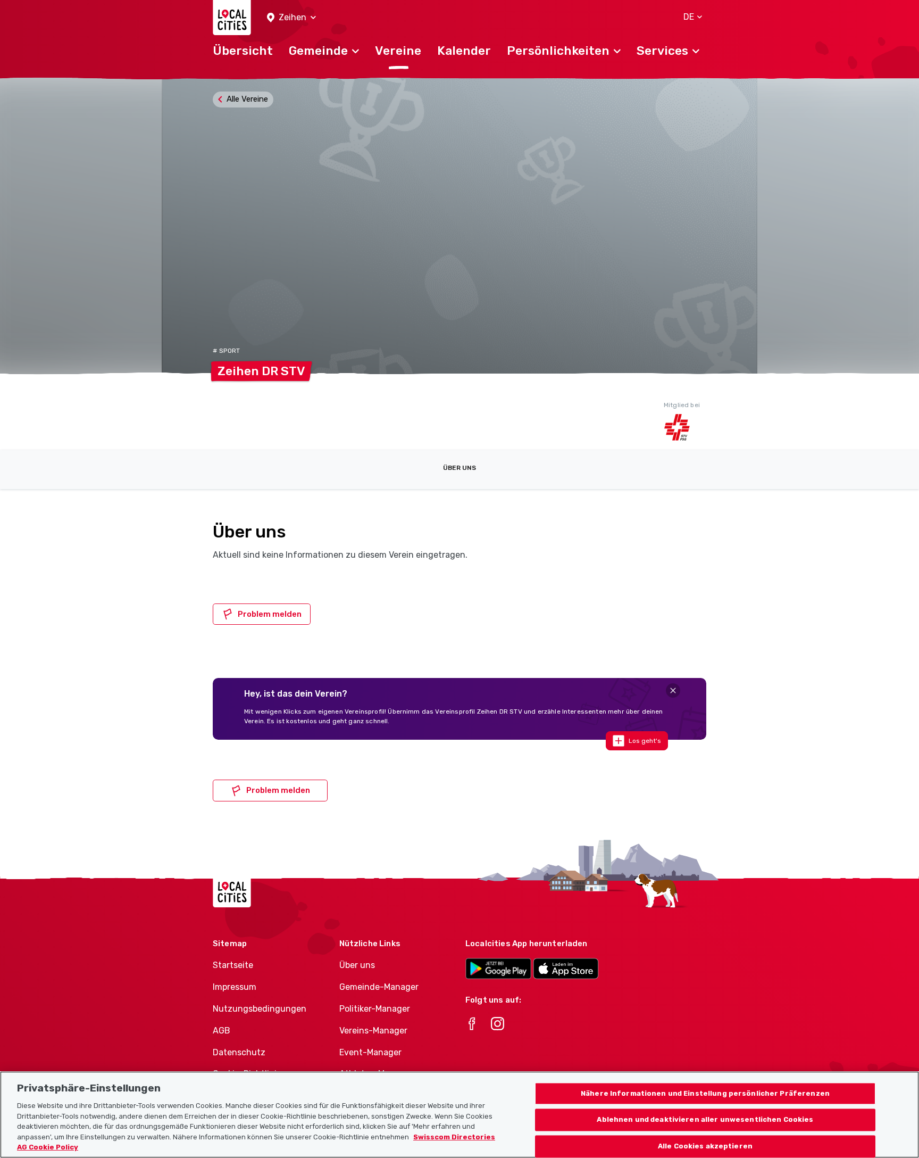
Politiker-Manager (374, 1009)
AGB (221, 1030)
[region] (459, 1114)
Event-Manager (370, 1052)
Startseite (233, 965)
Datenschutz (239, 1052)
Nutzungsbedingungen (259, 1009)
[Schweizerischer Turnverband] (685, 427)
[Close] (673, 690)
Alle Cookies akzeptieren (705, 1147)
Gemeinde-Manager (379, 987)
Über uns (459, 468)
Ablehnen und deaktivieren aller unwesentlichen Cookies (705, 1120)
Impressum (234, 987)
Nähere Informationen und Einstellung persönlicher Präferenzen (705, 1093)
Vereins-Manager (373, 1030)
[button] (291, 17)
